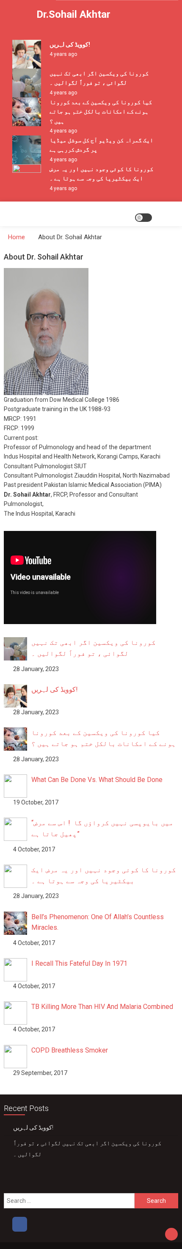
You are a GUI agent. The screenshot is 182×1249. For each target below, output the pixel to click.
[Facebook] (19, 1224)
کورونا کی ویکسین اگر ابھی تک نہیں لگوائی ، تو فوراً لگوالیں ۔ (87, 1149)
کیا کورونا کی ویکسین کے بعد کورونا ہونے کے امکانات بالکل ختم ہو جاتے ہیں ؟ (101, 111)
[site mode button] (143, 217)
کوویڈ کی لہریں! (70, 44)
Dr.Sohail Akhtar (73, 14)
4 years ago (63, 54)
